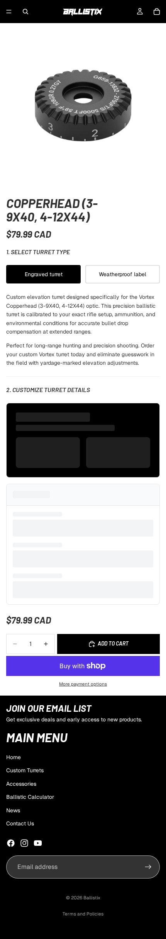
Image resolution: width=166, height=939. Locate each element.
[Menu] (9, 11)
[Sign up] (148, 867)
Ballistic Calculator (30, 796)
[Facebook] (10, 843)
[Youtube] (37, 843)
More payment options (83, 684)
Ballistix (91, 898)
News (13, 810)
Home (13, 757)
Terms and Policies (83, 914)
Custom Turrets (25, 770)
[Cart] (156, 11)
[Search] (25, 11)
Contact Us (20, 823)
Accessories (21, 783)
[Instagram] (24, 843)
